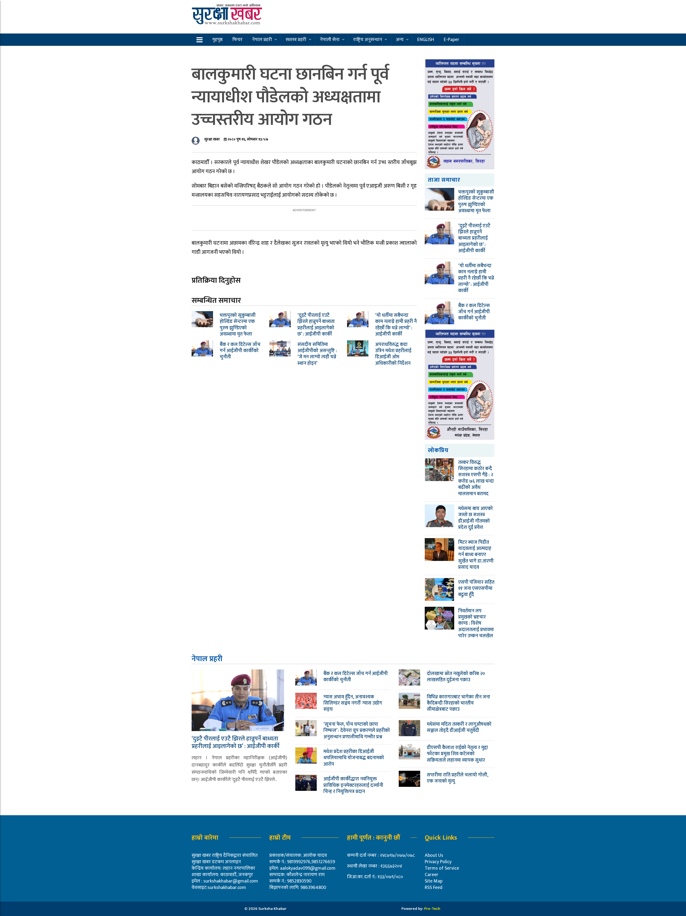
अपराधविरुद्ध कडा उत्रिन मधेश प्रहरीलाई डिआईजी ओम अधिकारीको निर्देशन (393, 354)
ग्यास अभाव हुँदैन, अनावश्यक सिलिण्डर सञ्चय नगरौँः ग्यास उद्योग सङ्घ (352, 703)
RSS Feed (433, 888)
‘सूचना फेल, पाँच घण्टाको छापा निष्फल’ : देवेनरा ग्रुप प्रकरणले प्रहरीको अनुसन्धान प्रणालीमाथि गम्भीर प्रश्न (356, 730)
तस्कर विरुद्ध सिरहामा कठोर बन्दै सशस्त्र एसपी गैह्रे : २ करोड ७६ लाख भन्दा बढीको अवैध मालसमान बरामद (476, 478)
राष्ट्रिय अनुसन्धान (367, 40)
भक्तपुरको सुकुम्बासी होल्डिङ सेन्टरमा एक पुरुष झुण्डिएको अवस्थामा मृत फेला (238, 324)
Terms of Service (442, 868)
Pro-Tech (432, 908)
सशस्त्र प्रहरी (296, 40)
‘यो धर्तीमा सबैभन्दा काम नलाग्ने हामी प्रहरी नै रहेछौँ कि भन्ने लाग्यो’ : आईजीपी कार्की (396, 324)
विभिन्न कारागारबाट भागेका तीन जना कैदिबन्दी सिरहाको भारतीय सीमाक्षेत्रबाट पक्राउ (458, 703)
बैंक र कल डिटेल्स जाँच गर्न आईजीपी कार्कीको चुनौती (240, 351)
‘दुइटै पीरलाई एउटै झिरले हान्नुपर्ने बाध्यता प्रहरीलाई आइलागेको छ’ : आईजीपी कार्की (316, 324)
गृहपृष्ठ (217, 40)
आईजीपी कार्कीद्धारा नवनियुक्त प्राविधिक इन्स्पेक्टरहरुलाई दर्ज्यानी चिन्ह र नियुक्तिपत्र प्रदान (353, 785)
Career (431, 875)
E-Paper (451, 40)
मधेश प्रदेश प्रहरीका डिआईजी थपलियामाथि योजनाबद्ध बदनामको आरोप (353, 758)
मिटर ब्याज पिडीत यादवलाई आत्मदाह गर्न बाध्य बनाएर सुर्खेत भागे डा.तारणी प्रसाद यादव (476, 555)
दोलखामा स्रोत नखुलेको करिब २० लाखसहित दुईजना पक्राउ (456, 677)
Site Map (433, 881)
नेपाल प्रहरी (262, 40)
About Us (434, 855)
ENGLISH (425, 40)
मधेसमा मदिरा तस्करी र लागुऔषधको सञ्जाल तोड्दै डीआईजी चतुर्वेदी (459, 727)
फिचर (237, 40)
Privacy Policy (438, 862)
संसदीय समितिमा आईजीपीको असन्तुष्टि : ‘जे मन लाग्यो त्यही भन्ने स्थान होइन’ (317, 354)
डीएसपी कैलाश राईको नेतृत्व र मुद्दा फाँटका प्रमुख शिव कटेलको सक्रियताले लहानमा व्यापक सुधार (457, 754)
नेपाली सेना (330, 40)
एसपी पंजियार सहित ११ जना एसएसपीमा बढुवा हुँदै (476, 588)
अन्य (400, 40)
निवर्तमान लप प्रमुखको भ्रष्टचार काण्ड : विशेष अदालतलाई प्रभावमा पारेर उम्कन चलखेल (476, 623)
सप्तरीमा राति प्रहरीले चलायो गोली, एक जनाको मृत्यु (457, 778)
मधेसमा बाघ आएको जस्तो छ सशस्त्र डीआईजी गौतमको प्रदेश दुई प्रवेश (475, 518)
